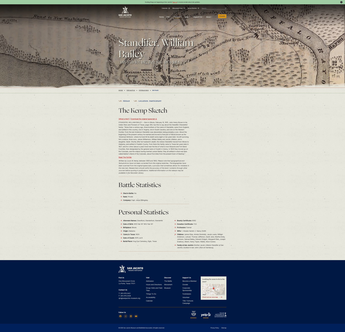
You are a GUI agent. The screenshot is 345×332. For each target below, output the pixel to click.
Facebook (120, 316)
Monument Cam (178, 8)
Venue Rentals (193, 8)
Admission (150, 281)
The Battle (168, 281)
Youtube (136, 316)
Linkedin (131, 316)
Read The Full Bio (125, 157)
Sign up (174, 2)
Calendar (166, 8)
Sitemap (223, 328)
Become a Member (189, 281)
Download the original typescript (143, 119)
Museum (167, 288)
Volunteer (185, 297)
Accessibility (150, 297)
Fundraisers (186, 294)
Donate (222, 16)
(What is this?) (124, 119)
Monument (168, 285)
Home (161, 17)
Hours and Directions (154, 285)
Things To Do (151, 294)
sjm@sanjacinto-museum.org (129, 298)
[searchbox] (214, 8)
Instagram (126, 316)
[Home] (125, 11)
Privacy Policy (215, 328)
